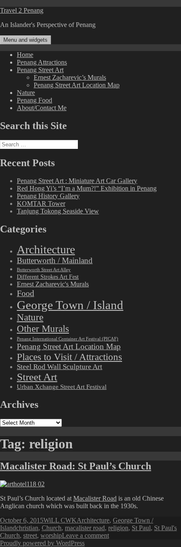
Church (51, 527)
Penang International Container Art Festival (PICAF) (67, 339)
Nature (26, 92)
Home (25, 54)
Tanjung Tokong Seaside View (58, 211)
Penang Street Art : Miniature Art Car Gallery (77, 180)
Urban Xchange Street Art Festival (61, 386)
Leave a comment (85, 535)
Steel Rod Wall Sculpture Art (59, 367)
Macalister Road (95, 498)
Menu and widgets (25, 40)
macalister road (85, 527)
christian (27, 527)
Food (25, 293)
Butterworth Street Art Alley (44, 269)
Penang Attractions (42, 62)
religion (118, 527)
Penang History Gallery (48, 195)
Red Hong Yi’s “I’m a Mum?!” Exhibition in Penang (87, 188)
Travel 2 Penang (21, 10)
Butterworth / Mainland (55, 260)
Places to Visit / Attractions (69, 356)
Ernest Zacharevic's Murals (53, 284)
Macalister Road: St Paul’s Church (75, 466)
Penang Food (34, 100)
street (30, 535)
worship (51, 535)
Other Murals (43, 328)
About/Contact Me (42, 107)
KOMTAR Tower (41, 203)
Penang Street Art (40, 69)
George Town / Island (70, 305)
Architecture (46, 249)
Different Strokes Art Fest (48, 277)
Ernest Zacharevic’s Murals (70, 77)
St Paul (141, 527)
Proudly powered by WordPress (42, 543)
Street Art (37, 377)
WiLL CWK (60, 520)
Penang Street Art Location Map (77, 85)
